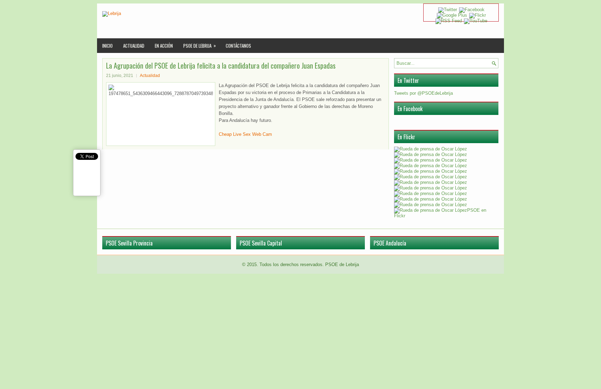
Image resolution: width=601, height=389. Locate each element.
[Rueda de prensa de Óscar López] (430, 148)
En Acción (164, 45)
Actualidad (133, 45)
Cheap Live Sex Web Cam (245, 134)
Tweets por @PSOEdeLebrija (423, 93)
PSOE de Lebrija (199, 45)
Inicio (107, 45)
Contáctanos (238, 45)
